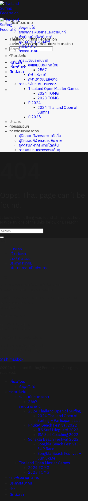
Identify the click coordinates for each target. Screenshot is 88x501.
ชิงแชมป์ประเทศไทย (43, 65)
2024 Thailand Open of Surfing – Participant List (59, 418)
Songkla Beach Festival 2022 (53, 439)
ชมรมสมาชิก (28, 46)
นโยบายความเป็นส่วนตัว (28, 267)
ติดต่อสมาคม (28, 51)
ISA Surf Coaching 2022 (58, 434)
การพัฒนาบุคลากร (24, 131)
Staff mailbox (11, 359)
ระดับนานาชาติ (30, 406)
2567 (42, 69)
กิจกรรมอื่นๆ (19, 126)
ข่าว (12, 489)
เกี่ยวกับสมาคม (21, 22)
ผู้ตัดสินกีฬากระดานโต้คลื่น (39, 145)
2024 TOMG (48, 93)
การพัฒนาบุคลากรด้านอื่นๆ (39, 149)
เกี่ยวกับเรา (18, 67)
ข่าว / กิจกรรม (20, 258)
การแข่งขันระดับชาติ (33, 60)
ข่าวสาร (15, 121)
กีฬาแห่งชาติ (37, 74)
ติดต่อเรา (16, 71)
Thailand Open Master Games (53, 88)
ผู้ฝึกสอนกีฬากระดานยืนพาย (40, 140)
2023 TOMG (48, 98)
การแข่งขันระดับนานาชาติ (38, 83)
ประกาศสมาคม (20, 263)
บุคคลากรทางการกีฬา (35, 41)
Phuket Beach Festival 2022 (52, 425)
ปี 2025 (34, 116)
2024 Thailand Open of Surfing (54, 411)
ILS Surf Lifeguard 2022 (58, 430)
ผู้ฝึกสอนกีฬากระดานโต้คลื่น (40, 135)
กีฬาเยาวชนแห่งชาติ (42, 79)
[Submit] (2, 237)
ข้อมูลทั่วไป (27, 27)
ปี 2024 (34, 102)
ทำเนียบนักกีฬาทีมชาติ (35, 36)
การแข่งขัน (17, 55)
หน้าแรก (15, 249)
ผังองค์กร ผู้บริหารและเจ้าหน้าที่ (42, 32)
